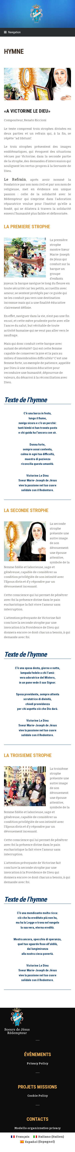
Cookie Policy (37, 1095)
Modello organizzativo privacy (37, 1128)
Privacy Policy (37, 1063)
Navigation (14, 32)
